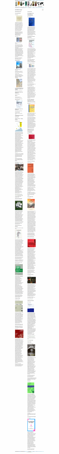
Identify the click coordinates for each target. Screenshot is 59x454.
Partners (35, 6)
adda (21, 6)
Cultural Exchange (26, 6)
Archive (28, 6)
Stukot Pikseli (30, 452)
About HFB (16, 6)
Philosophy (19, 6)
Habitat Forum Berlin (40, 6)
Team (33, 6)
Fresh (23, 6)
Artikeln (17, 152)
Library (30, 6)
